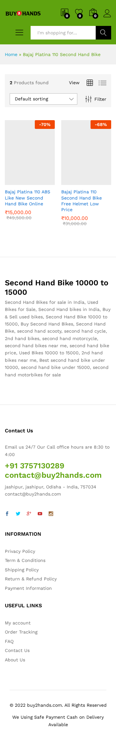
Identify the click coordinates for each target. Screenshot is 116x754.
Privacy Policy (20, 551)
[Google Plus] (29, 514)
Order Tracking (21, 631)
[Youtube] (39, 514)
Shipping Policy (22, 569)
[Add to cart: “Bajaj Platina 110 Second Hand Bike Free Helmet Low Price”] (70, 181)
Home (11, 54)
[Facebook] (7, 514)
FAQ (9, 641)
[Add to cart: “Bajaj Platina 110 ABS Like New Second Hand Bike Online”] (14, 181)
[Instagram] (50, 514)
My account (18, 622)
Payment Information (28, 588)
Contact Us (17, 650)
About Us (15, 659)
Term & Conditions (25, 560)
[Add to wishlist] (43, 181)
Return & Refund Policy (31, 578)
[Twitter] (18, 514)
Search (103, 33)
